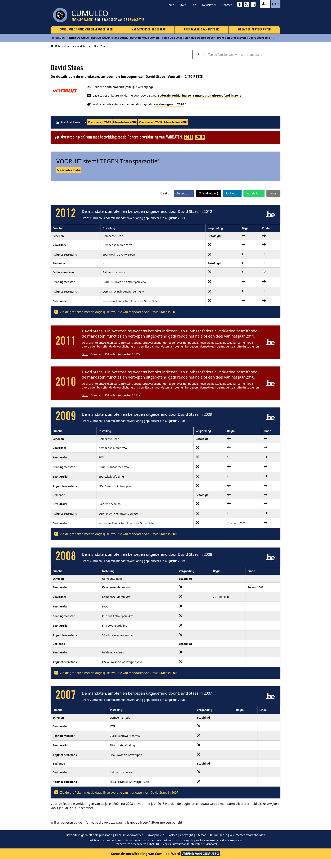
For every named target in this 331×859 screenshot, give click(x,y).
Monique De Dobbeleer (199, 37)
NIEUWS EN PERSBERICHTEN (254, 29)
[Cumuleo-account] (265, 4)
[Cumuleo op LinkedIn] (254, 5)
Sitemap (201, 835)
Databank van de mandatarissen (73, 46)
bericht (177, 822)
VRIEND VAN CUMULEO (200, 854)
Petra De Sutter (172, 37)
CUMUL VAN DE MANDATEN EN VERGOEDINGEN (86, 29)
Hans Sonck (120, 37)
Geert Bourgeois (259, 37)
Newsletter (209, 5)
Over (183, 5)
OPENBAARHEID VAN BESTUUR (201, 29)
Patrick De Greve (78, 37)
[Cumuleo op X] (247, 5)
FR (274, 3)
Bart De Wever (100, 37)
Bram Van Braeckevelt (231, 37)
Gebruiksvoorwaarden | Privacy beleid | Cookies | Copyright (154, 835)
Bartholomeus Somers (145, 37)
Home (170, 5)
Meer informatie (69, 170)
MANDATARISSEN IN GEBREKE (149, 29)
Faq (194, 5)
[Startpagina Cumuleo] (52, 46)
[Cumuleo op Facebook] (240, 5)
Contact (227, 5)
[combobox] (236, 54)
